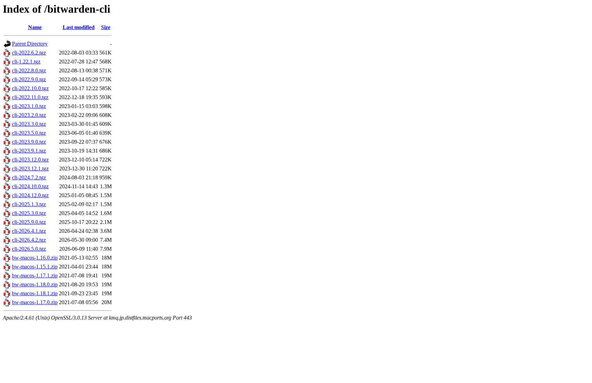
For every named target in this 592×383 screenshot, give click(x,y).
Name (35, 27)
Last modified (79, 27)
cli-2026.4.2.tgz (29, 240)
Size (105, 27)
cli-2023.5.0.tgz (29, 133)
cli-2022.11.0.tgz (30, 97)
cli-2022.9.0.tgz (29, 79)
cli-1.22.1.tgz (26, 61)
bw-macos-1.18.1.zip (35, 293)
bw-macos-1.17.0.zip (35, 302)
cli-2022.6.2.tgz (29, 53)
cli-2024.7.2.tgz (29, 177)
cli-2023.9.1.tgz (29, 151)
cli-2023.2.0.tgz (29, 115)
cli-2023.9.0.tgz (29, 142)
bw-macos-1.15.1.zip (35, 267)
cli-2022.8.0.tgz (29, 70)
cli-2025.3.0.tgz (29, 213)
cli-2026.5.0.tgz (29, 249)
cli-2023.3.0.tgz (29, 124)
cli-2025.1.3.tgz (29, 204)
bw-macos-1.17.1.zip (35, 275)
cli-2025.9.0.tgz (29, 222)
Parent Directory (30, 44)
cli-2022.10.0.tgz (30, 88)
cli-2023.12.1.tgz (30, 168)
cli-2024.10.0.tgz (30, 186)
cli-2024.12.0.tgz (30, 195)
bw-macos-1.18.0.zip (35, 284)
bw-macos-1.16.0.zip (35, 258)
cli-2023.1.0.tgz (29, 106)
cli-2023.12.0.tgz (30, 160)
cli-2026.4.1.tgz (29, 231)
